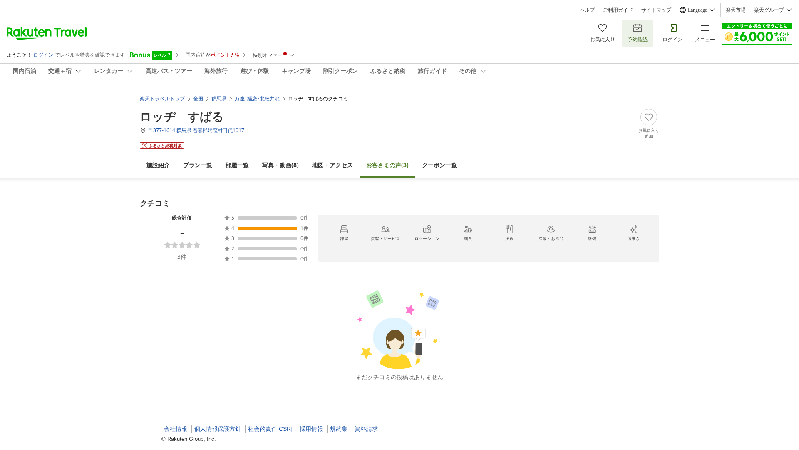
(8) (280, 165)
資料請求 (366, 428)
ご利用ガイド (618, 10)
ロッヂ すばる (182, 116)
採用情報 (311, 428)
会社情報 (175, 428)
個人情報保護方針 (217, 428)
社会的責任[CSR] (270, 428)
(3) (387, 165)
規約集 (338, 428)
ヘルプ (587, 10)
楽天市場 (736, 10)
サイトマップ (656, 10)
